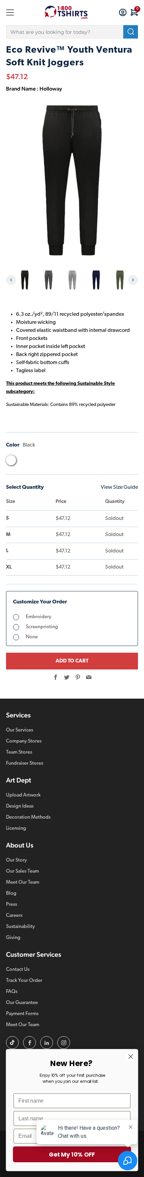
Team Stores (19, 752)
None (32, 637)
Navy (49, 462)
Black (11, 460)
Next (133, 280)
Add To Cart (72, 661)
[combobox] (72, 32)
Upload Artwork (23, 795)
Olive (62, 462)
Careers (14, 915)
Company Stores (24, 741)
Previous (11, 280)
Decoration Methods (28, 817)
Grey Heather (36, 462)
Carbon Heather (24, 462)
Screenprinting (42, 627)
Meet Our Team (22, 882)
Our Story (16, 860)
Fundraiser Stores (24, 763)
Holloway (51, 88)
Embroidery (38, 617)
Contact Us (17, 969)
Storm (75, 462)
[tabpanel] (25, 280)
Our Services (19, 730)
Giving (13, 937)
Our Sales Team (22, 871)
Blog (11, 893)
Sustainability (20, 926)
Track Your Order (24, 980)
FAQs (11, 991)
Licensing (16, 828)
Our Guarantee (22, 1002)
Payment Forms (22, 1013)
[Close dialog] (131, 1056)
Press (11, 904)
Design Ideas (19, 806)
